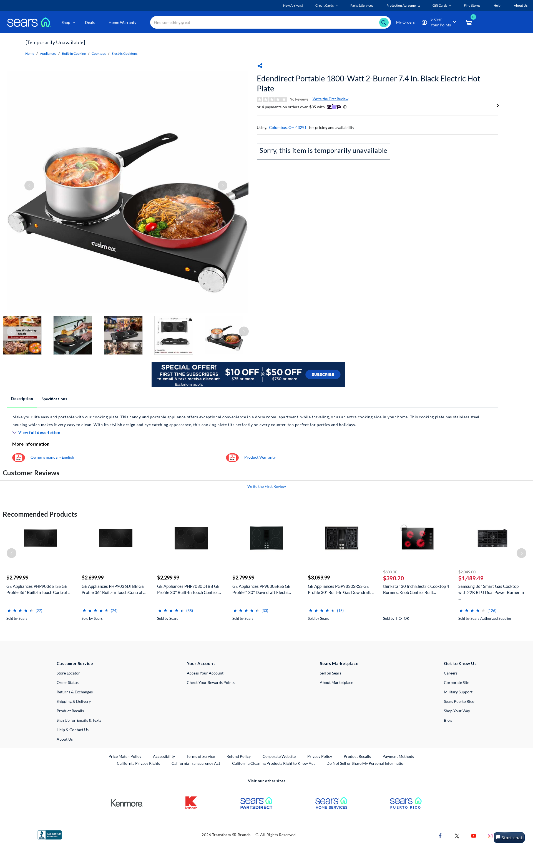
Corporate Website (279, 756)
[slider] (20, 608)
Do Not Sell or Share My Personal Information (366, 763)
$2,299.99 (168, 577)
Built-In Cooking (74, 53)
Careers (450, 673)
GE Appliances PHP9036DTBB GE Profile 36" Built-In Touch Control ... (113, 589)
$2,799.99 (17, 577)
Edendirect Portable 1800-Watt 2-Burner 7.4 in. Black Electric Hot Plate (368, 83)
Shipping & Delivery (74, 701)
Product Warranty (260, 457)
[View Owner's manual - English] (18, 457)
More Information (30, 443)
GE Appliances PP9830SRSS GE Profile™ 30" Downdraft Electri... (261, 589)
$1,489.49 (471, 578)
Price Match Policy (125, 756)
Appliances (48, 53)
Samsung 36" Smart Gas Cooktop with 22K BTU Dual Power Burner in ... (491, 592)
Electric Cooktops (124, 53)
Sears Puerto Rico (459, 701)
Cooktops (99, 53)
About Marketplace (336, 682)
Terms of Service (201, 756)
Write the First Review (330, 99)
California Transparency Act (196, 763)
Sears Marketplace (339, 663)
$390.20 (393, 578)
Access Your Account (205, 673)
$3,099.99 (319, 577)
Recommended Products (40, 514)
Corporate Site (456, 682)
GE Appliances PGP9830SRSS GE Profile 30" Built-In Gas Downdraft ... (341, 589)
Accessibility (164, 756)
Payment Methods (398, 756)
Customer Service (75, 663)
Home (29, 53)
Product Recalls (70, 710)
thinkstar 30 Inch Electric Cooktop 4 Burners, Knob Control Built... (416, 589)
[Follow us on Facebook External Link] (440, 835)
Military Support (458, 691)
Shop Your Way (457, 710)
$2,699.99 (93, 577)
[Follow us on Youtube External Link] (473, 835)
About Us (65, 739)
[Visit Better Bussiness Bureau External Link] (49, 834)
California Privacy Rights (138, 763)
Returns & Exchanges (75, 691)
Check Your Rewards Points (211, 682)
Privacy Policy (319, 756)
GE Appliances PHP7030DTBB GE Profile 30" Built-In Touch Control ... (189, 589)
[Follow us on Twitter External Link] (456, 835)
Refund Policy (239, 756)
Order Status (68, 682)
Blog (448, 720)
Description (22, 398)
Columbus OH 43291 (287, 127)
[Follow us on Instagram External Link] (490, 835)
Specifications (54, 398)
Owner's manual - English (52, 457)
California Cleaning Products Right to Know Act (273, 763)
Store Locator (68, 673)
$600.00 (390, 571)
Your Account (201, 663)
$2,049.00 (467, 571)
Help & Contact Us (73, 729)
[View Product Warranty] (232, 457)
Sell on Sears (330, 673)
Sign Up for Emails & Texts (79, 720)
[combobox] (270, 22)
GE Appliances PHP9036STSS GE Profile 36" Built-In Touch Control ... (38, 589)
